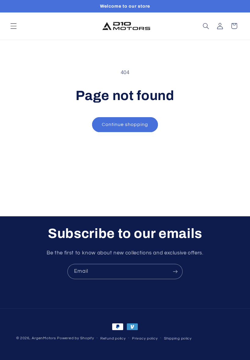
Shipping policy (178, 338)
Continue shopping (125, 124)
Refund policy (113, 338)
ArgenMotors (44, 338)
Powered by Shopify (75, 338)
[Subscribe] (175, 271)
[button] (13, 26)
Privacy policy (145, 338)
